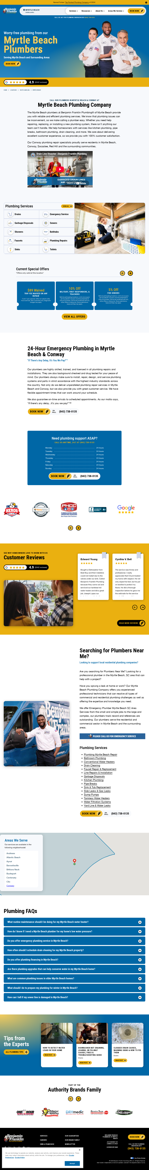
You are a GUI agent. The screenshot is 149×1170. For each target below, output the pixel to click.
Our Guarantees (72, 1136)
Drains (80, 1058)
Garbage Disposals (94, 776)
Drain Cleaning (92, 765)
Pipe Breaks (90, 783)
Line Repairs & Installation (98, 772)
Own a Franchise (47, 1144)
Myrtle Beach (37, 90)
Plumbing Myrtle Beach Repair (100, 754)
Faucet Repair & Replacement (100, 769)
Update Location (29, 12)
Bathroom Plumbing (95, 758)
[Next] (130, 273)
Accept (72, 1163)
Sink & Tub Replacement (97, 787)
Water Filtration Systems (97, 801)
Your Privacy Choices (139, 1158)
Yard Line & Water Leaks (97, 805)
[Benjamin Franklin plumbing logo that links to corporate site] (10, 11)
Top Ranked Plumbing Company (77, 2)
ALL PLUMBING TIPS (14, 1052)
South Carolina (25, 90)
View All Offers (74, 316)
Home (5, 90)
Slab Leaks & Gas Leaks (97, 790)
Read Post (48, 1055)
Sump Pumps (91, 794)
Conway (10, 886)
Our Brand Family (72, 1140)
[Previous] (122, 273)
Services (43, 1136)
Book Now (134, 11)
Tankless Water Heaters (97, 798)
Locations (13, 90)
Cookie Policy (20, 1157)
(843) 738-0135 (90, 17)
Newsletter (70, 1144)
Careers (43, 1140)
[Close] (79, 1149)
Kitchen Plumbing (93, 779)
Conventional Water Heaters (99, 761)
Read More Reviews (128, 623)
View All (66, 206)
